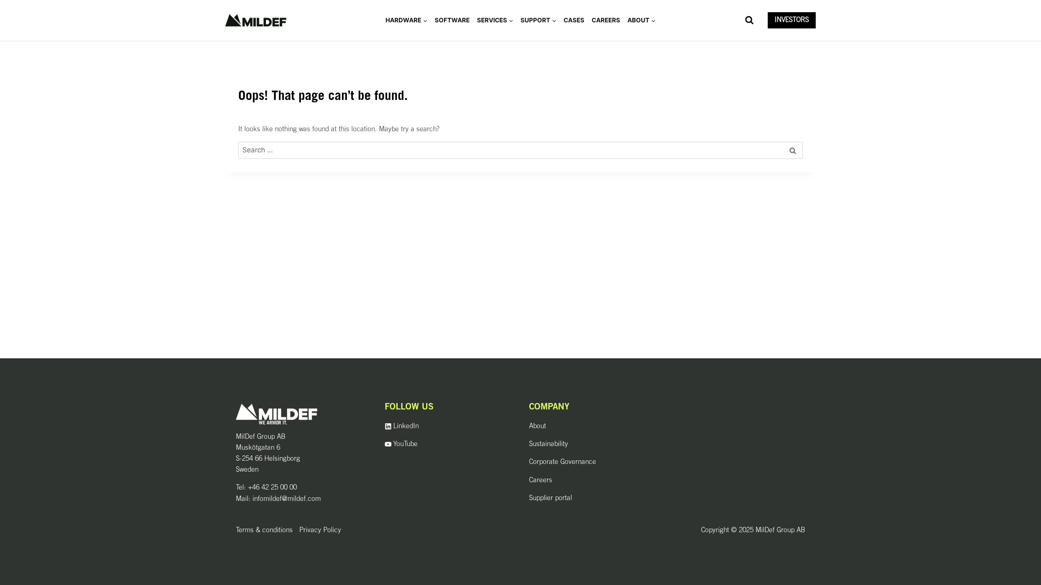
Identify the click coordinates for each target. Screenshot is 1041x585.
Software (452, 20)
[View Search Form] (749, 20)
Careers (606, 20)
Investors (792, 20)
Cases (574, 20)
